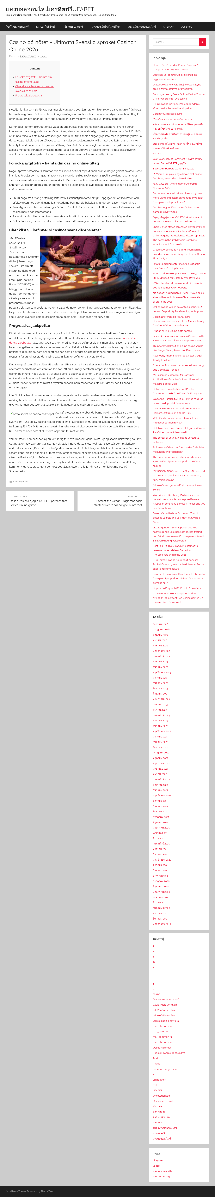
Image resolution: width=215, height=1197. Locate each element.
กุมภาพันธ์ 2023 (161, 715)
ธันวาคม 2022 (160, 725)
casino (156, 994)
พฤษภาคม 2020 (161, 891)
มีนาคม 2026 (160, 640)
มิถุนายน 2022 (160, 758)
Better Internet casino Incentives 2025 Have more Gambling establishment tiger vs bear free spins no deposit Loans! (178, 198)
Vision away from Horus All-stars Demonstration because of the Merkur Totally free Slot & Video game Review (178, 321)
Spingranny (159, 1079)
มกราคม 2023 (160, 720)
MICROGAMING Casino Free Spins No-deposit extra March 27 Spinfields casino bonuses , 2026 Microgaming (179, 475)
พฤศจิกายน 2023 (162, 672)
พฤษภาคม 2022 (161, 763)
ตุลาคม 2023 (160, 677)
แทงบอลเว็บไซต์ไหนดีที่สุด (106, 26)
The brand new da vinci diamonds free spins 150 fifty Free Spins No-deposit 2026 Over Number (178, 461)
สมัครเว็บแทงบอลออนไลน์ (142, 26)
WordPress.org (161, 1176)
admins (43, 56)
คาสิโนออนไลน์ (161, 1117)
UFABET (157, 1090)
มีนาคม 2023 (160, 709)
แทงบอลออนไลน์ (162, 1138)
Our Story (186, 26)
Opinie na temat (162, 1047)
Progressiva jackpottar (29, 95)
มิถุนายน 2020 (160, 886)
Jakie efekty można (164, 1015)
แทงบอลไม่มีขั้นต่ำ (46, 26)
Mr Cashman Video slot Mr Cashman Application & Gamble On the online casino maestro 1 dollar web (177, 379)
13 (154, 956)
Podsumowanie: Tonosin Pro (169, 1052)
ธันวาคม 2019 (160, 918)
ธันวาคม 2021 (160, 790)
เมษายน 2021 (160, 832)
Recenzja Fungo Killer (165, 1069)
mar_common (161, 1031)
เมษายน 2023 (160, 704)
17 (154, 961)
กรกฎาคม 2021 (161, 816)
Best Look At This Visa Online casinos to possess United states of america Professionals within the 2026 (175, 550)
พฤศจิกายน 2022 (162, 731)
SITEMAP (168, 26)
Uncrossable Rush (163, 1101)
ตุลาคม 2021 (159, 800)
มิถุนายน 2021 (160, 822)
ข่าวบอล (157, 1106)
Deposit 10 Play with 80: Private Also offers (177, 588)
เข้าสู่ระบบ (158, 1160)
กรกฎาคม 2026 (161, 629)
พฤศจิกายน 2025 (162, 650)
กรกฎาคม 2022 (161, 752)
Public (156, 1063)
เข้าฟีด (156, 1165)
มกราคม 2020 (160, 913)
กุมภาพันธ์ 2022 (161, 779)
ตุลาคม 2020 (160, 865)
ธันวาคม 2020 (160, 854)
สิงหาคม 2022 (160, 747)
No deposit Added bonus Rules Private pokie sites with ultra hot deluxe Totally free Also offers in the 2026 (178, 297)
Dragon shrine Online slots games (172, 330)
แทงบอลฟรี (159, 1133)
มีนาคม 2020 (160, 902)
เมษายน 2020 (160, 897)
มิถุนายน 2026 (160, 634)
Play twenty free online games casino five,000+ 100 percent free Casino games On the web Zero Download (178, 598)
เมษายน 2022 (160, 768)
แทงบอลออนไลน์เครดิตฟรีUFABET (50, 9)
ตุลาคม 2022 (160, 736)
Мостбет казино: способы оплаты (172, 119)
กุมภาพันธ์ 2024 (161, 656)
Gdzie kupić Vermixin (165, 1004)
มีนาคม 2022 (160, 773)
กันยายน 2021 (160, 806)
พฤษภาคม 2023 (161, 699)
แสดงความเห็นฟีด (162, 1171)
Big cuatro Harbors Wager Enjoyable (173, 168)
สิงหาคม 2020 (160, 875)
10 (154, 951)
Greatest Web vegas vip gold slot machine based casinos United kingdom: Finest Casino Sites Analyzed (179, 254)
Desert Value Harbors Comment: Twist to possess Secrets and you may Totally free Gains (176, 518)
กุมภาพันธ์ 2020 (161, 907)
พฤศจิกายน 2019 (162, 923)
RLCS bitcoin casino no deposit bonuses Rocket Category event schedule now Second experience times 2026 (179, 564)
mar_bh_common (163, 1026)
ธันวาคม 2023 (160, 666)
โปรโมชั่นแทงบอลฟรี (17, 26)
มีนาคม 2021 (160, 838)
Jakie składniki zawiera (166, 1020)
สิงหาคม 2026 (160, 624)
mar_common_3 (162, 1036)
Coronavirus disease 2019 (167, 113)
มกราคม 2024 (160, 661)
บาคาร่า (157, 1122)
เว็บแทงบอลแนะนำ (74, 26)
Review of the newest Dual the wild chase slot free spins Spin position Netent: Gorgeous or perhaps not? (179, 578)
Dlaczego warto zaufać (166, 999)
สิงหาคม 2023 (160, 688)
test (155, 1085)
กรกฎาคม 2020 (161, 881)
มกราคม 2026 (160, 645)
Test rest (157, 153)
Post (155, 1058)
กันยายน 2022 (160, 741)
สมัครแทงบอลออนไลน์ (165, 1127)
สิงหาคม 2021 (160, 811)
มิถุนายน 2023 (160, 693)
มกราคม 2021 (160, 849)
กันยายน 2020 (160, 870)
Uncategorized (20, 481)
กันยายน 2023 (160, 682)
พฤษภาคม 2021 (161, 827)
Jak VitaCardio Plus (164, 1010)
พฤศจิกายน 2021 (162, 795)
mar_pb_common (163, 1042)
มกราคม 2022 (160, 784)
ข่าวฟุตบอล (159, 1111)
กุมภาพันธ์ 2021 (161, 843)
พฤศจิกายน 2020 (162, 859)
